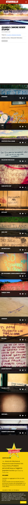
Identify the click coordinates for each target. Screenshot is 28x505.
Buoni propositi (6, 368)
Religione (12, 468)
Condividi (5, 40)
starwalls (14, 453)
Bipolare (4, 212)
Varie (5, 472)
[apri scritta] (20, 98)
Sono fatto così (6, 186)
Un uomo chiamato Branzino (13, 35)
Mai (2, 125)
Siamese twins (5, 292)
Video (7, 472)
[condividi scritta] (25, 98)
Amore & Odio (6, 38)
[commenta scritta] (23, 98)
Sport (16, 470)
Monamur (4, 96)
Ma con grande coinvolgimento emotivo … (13, 274)
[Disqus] (14, 62)
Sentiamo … (4, 414)
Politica (9, 466)
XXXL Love (4, 232)
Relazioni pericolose (7, 160)
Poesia (4, 466)
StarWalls (12, 2)
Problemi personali (16, 38)
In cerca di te (5, 388)
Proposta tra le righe (8, 141)
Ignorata (4, 318)
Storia (19, 470)
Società (11, 470)
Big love (3, 338)
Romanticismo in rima (8, 431)
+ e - (3, 461)
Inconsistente (5, 248)
